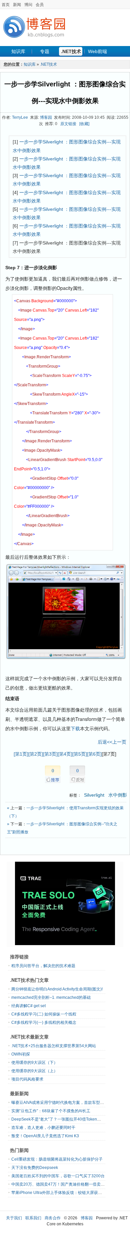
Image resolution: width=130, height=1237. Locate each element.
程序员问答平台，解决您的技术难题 (43, 965)
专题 (44, 51)
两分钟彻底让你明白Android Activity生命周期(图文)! (57, 989)
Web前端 (97, 51)
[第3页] (50, 754)
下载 (75, 728)
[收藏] (84, 123)
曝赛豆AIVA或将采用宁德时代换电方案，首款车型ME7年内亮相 (67, 1102)
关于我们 (14, 1218)
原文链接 (68, 123)
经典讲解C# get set (28, 1005)
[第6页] (94, 754)
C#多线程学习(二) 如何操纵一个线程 (43, 1014)
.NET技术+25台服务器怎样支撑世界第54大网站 (53, 1046)
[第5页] (79, 754)
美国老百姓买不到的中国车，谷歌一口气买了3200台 (58, 1176)
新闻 (17, 4)
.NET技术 (71, 51)
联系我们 (33, 1218)
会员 (40, 4)
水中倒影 (117, 795)
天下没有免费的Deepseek (34, 1167)
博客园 (46, 117)
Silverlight (95, 795)
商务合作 (53, 1218)
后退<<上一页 (112, 742)
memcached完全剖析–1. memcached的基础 (51, 997)
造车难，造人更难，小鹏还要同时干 (43, 1127)
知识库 (18, 51)
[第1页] (21, 754)
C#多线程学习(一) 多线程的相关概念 (43, 1022)
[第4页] (65, 754)
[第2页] (35, 754)
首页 (6, 4)
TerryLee (20, 117)
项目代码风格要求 (27, 1079)
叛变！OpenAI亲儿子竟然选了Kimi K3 (45, 1136)
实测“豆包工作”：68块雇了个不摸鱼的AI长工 (50, 1111)
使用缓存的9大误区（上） (34, 1071)
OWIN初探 (20, 1054)
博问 (28, 4)
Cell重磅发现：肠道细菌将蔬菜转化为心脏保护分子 (57, 1159)
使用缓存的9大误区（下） (34, 1062)
